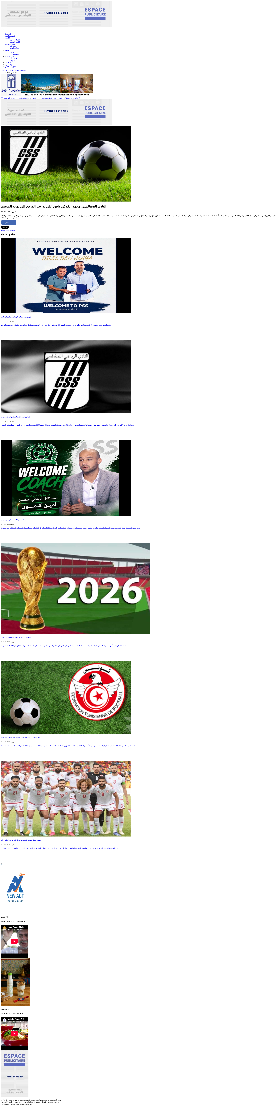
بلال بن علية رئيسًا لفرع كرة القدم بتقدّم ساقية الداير (16, 317)
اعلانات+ (32, 98)
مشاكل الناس (14, 48)
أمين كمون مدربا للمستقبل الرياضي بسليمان (14, 519)
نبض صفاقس (10, 36)
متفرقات (13, 46)
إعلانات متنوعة (41, 98)
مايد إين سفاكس (11, 67)
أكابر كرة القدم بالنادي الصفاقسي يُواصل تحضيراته (15, 417)
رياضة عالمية (14, 52)
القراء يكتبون (9, 64)
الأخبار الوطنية (15, 42)
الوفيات (8, 62)
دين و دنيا (13, 60)
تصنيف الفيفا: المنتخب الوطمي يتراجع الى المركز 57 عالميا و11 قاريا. (21, 840)
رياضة (7, 50)
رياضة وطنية (14, 54)
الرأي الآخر (13, 58)
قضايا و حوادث (10, 44)
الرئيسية (8, 34)
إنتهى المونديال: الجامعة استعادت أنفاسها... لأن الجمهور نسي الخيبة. (20, 737)
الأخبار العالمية (15, 40)
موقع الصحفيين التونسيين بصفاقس (13, 70)
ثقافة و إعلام (9, 56)
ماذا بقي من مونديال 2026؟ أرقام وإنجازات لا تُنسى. (16, 637)
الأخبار (7, 38)
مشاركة (6, 222)
